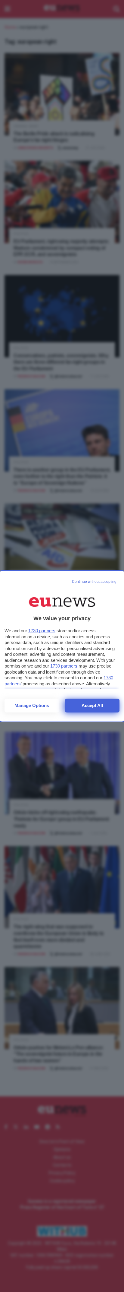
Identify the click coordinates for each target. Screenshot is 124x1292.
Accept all (92, 705)
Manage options (31, 705)
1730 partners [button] (41, 630)
